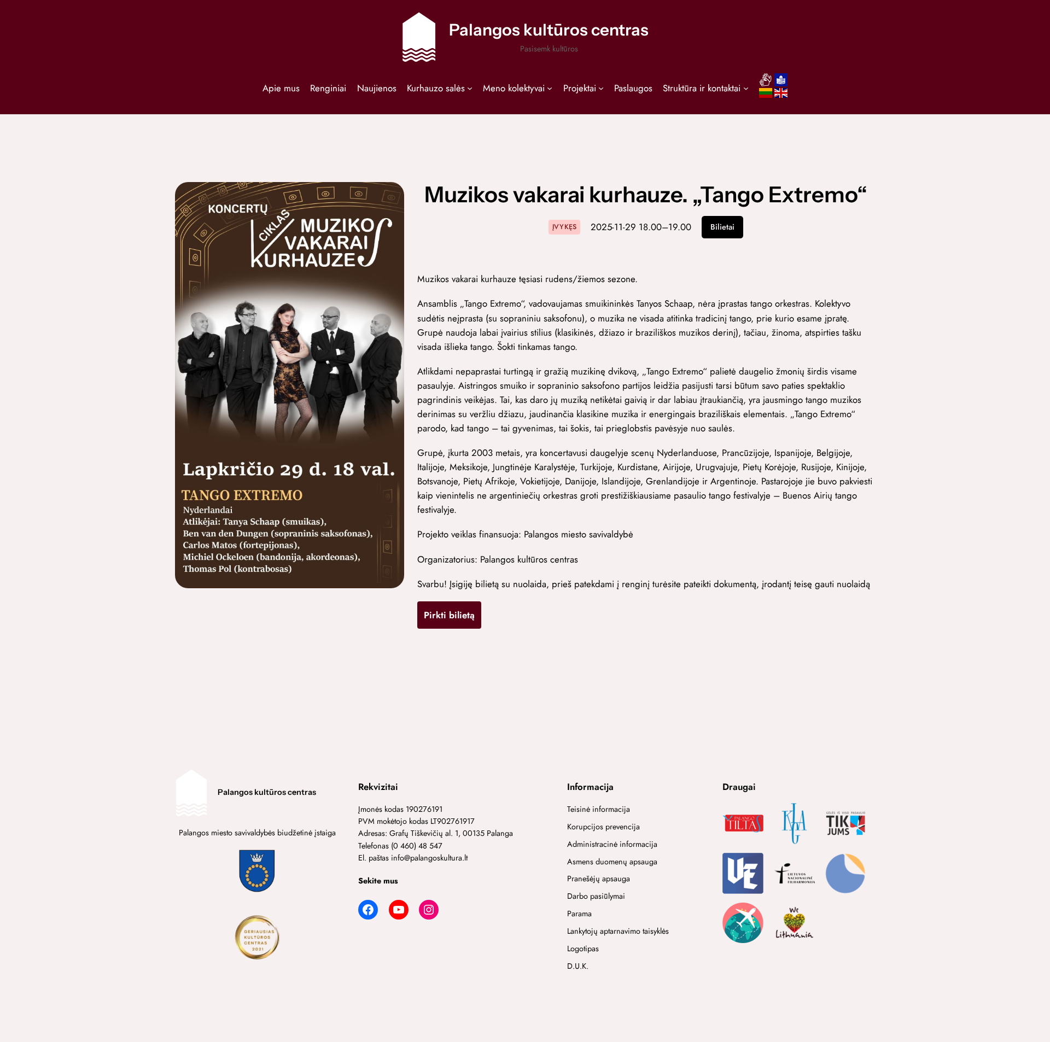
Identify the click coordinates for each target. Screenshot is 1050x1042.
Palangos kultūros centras (549, 29)
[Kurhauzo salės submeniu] (469, 88)
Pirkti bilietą (449, 615)
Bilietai (722, 226)
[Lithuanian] (765, 96)
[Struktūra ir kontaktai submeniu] (746, 88)
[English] (781, 96)
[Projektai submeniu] (601, 88)
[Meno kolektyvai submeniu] (549, 88)
